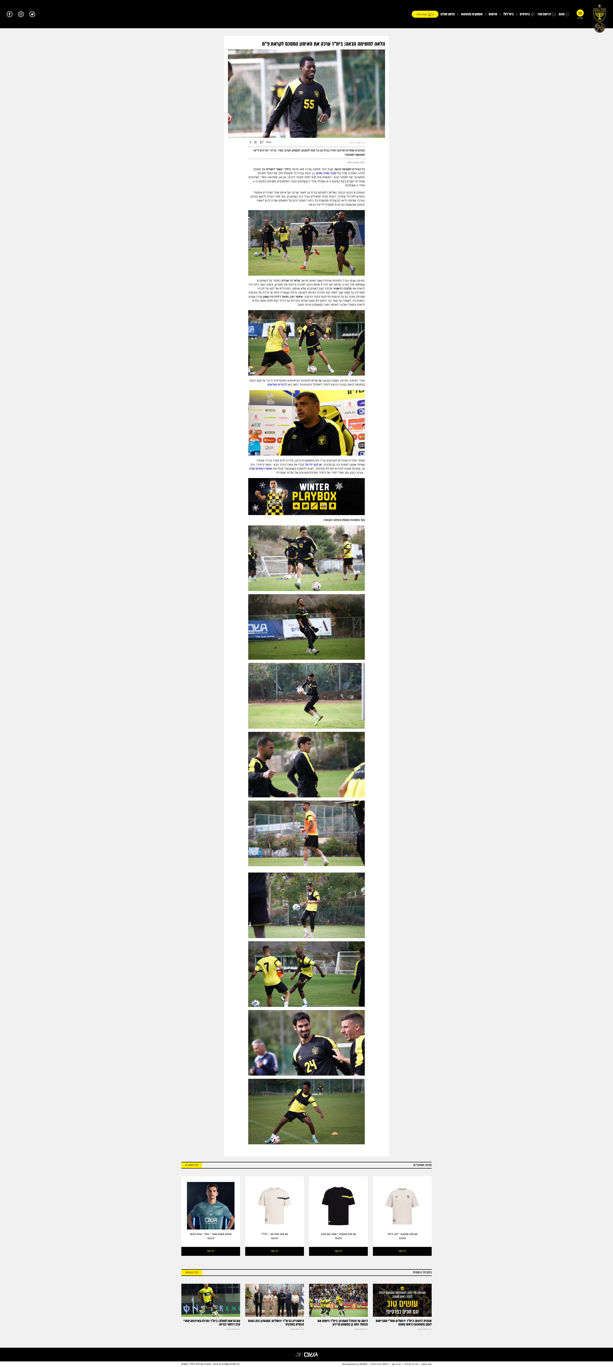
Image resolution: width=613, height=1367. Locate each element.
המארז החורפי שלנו (260, 468)
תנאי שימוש (426, 1364)
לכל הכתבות (191, 1272)
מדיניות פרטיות (411, 1364)
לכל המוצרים (191, 1165)
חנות (561, 14)
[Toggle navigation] (580, 13)
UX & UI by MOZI (379, 1364)
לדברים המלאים (277, 384)
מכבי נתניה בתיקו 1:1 (324, 173)
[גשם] (306, 1354)
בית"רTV (508, 14)
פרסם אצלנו (447, 14)
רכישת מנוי (544, 14)
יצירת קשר (396, 1364)
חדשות (493, 14)
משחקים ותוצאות (471, 14)
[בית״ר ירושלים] (599, 17)
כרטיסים (525, 14)
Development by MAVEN (354, 1364)
